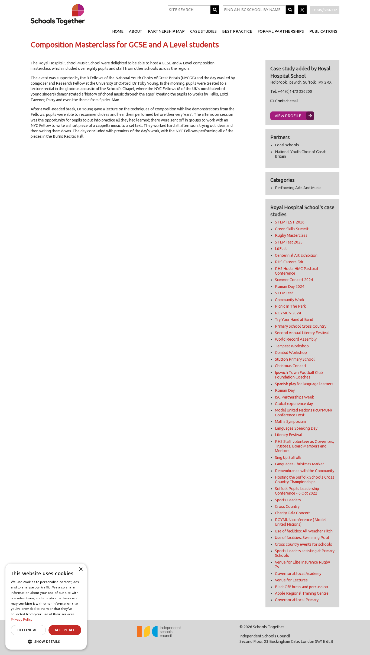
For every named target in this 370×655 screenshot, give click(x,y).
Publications (323, 31)
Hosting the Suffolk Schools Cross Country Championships (304, 479)
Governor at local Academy (298, 573)
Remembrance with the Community (304, 471)
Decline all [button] (28, 630)
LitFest (281, 248)
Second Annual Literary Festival (302, 333)
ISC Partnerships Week (294, 397)
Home (118, 31)
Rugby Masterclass (291, 235)
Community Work (289, 300)
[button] (46, 641)
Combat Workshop (291, 352)
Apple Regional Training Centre (302, 593)
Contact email (286, 101)
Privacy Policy (21, 619)
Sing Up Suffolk (288, 457)
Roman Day (285, 390)
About (135, 31)
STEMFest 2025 (289, 242)
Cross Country (287, 506)
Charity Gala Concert (292, 513)
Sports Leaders (288, 500)
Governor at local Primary (297, 600)
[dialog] (46, 607)
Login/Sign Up (325, 10)
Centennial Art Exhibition (296, 255)
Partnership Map (166, 31)
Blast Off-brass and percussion (301, 587)
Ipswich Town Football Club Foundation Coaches (299, 374)
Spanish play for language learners (304, 384)
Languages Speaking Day (296, 428)
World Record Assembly (296, 339)
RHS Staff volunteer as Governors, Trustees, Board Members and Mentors (304, 446)
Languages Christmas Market (299, 464)
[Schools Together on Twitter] (302, 13)
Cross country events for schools (303, 544)
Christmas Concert (290, 366)
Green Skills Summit (292, 229)
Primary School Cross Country (300, 326)
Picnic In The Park (290, 306)
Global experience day (294, 403)
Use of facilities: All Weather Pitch (304, 531)
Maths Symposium (290, 421)
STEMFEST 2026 (289, 222)
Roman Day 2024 (289, 286)
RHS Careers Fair (289, 262)
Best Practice (237, 31)
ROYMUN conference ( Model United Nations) (300, 522)
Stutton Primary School (295, 359)
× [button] (81, 569)
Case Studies (203, 31)
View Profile (288, 116)
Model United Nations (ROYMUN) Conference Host (303, 412)
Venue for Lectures (291, 580)
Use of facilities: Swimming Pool (302, 537)
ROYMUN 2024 (288, 313)
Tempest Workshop (292, 346)
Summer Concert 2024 (294, 280)
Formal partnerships (281, 31)
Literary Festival (288, 435)
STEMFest (284, 293)
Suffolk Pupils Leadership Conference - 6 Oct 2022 (297, 490)
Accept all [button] (65, 630)
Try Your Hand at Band (294, 319)
